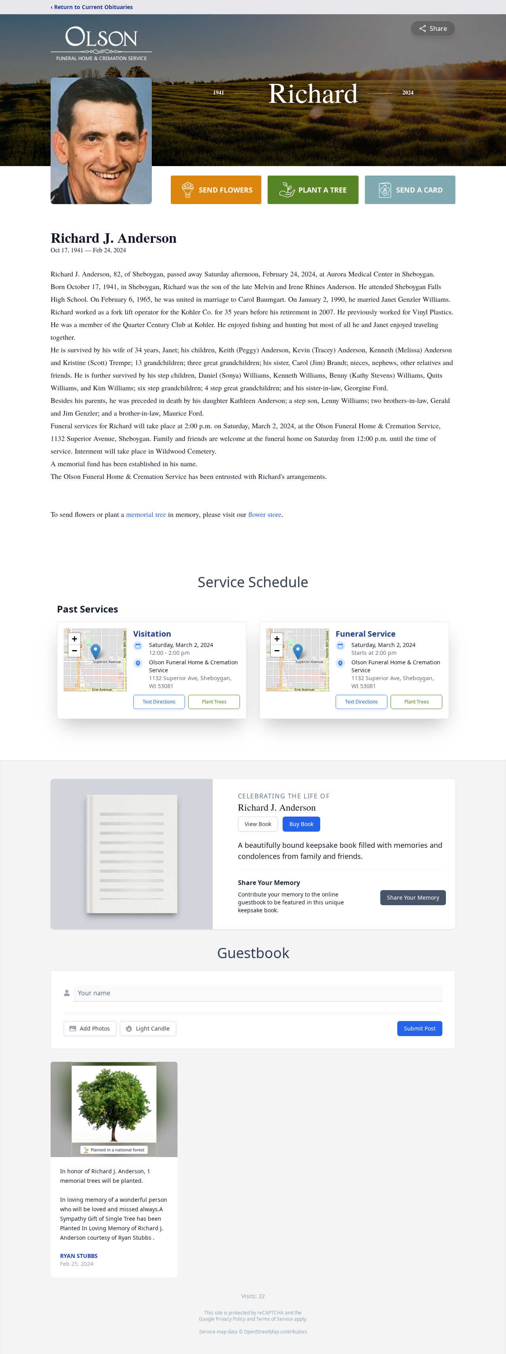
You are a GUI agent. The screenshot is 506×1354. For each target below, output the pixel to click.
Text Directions (159, 701)
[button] (95, 652)
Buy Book (301, 824)
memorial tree (146, 514)
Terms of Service (274, 1319)
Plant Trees (214, 701)
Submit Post (420, 1028)
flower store (264, 514)
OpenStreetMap (261, 1331)
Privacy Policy (230, 1319)
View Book (258, 824)
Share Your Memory (413, 897)
